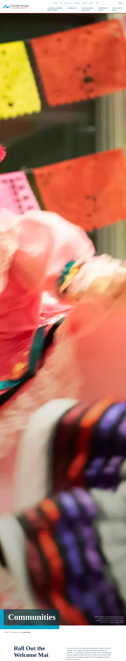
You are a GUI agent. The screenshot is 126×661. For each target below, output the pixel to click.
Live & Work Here (14, 632)
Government (103, 9)
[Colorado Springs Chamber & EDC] (15, 6)
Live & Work (116, 9)
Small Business (87, 9)
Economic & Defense (55, 9)
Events (55, 3)
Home (6, 632)
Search (120, 3)
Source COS (67, 3)
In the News (76, 3)
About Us (84, 3)
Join (61, 3)
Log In (91, 3)
